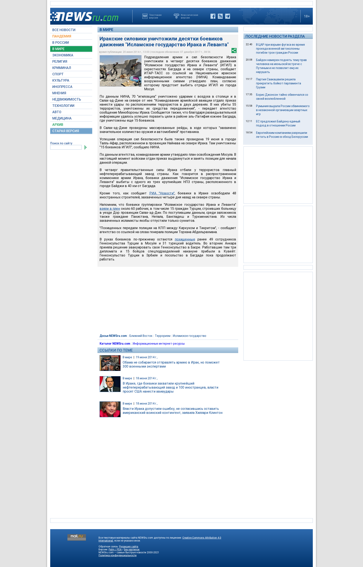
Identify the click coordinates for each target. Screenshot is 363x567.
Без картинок (131, 549)
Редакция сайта (128, 546)
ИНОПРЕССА (62, 87)
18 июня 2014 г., (147, 378)
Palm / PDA (115, 549)
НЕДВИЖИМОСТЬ (66, 99)
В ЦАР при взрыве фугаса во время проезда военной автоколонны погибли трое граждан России (280, 48)
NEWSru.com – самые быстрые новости (122, 552)
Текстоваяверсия (155, 16)
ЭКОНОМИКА (62, 55)
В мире (106, 29)
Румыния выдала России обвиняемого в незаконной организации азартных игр (283, 110)
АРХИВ (57, 125)
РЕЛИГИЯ (59, 62)
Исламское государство (189, 335)
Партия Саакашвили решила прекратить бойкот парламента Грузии (278, 83)
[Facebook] (212, 16)
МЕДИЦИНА (62, 118)
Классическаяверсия (189, 16)
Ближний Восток (140, 335)
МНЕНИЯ (59, 93)
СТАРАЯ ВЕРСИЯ (65, 131)
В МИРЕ (58, 49)
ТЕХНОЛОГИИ (63, 106)
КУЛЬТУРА (60, 80)
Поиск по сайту (61, 143)
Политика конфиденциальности (118, 555)
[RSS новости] (220, 16)
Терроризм (162, 335)
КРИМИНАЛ (61, 68)
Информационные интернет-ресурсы (159, 343)
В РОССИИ (60, 43)
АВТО (56, 112)
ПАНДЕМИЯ (61, 36)
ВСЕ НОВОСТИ (63, 30)
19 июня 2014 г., (147, 357)
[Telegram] (227, 16)
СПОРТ (58, 74)
